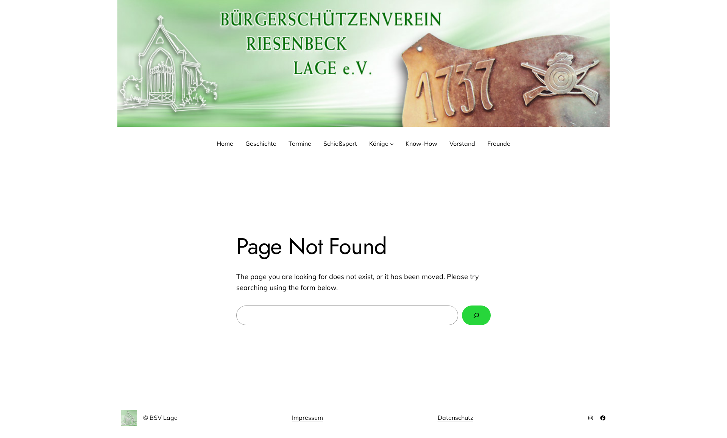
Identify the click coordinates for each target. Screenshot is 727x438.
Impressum (307, 417)
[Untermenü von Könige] (392, 144)
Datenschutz (455, 417)
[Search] (476, 315)
